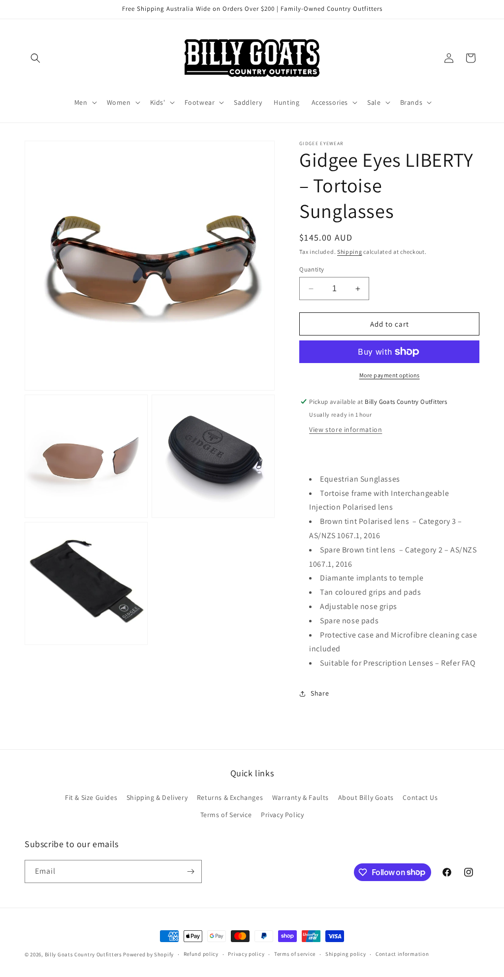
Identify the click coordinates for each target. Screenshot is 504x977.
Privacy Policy (282, 814)
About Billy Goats (366, 797)
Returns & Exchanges (230, 797)
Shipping (349, 251)
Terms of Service (226, 814)
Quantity (311, 269)
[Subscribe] (190, 871)
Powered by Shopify (148, 954)
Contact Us (420, 797)
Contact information (402, 953)
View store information (345, 429)
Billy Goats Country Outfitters (83, 954)
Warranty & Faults (300, 797)
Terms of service (294, 953)
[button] (35, 58)
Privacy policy (246, 953)
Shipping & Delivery (157, 797)
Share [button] (320, 693)
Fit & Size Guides (91, 797)
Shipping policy (345, 953)
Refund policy (201, 953)
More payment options (389, 375)
